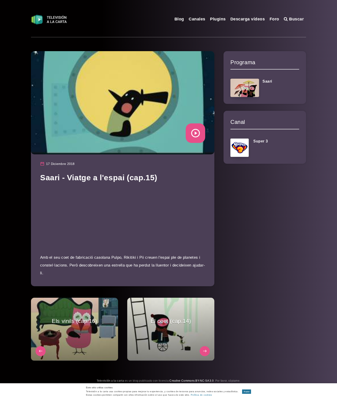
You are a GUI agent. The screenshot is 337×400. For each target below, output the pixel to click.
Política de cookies (201, 395)
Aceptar (247, 392)
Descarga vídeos (247, 19)
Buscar (296, 19)
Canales (197, 19)
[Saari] (244, 88)
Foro (274, 19)
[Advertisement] (122, 221)
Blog (179, 19)
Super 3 (260, 141)
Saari (267, 81)
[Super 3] (239, 148)
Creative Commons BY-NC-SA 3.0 (191, 380)
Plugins (218, 19)
